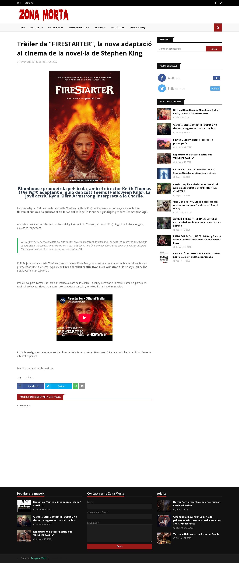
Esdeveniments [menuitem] (77, 27)
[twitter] (220, 3)
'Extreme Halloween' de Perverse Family (196, 534)
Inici (19, 2)
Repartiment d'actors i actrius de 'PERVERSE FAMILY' (192, 156)
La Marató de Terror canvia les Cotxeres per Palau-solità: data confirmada (196, 255)
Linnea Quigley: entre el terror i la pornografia (193, 141)
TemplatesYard (38, 558)
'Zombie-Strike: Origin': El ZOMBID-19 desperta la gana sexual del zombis (195, 126)
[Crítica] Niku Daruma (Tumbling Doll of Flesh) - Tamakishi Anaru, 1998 (196, 111)
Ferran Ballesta (27, 61)
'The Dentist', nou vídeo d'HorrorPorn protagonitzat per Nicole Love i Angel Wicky (195, 205)
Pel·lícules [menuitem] (117, 27)
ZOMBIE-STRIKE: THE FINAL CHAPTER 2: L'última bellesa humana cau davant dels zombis (197, 222)
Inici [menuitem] (22, 27)
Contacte (28, 2)
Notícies (28, 377)
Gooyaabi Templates (60, 558)
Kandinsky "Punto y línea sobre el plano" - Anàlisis (57, 503)
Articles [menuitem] (35, 27)
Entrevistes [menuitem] (55, 27)
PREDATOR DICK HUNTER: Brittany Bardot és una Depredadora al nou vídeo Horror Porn (197, 240)
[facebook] (215, 3)
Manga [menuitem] (99, 27)
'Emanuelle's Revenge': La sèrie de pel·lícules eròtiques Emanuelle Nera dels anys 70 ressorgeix (197, 520)
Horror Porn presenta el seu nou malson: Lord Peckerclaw (197, 503)
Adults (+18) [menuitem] (137, 27)
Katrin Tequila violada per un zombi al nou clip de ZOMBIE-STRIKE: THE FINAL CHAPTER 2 (195, 188)
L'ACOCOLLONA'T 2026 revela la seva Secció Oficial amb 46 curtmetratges (194, 171)
